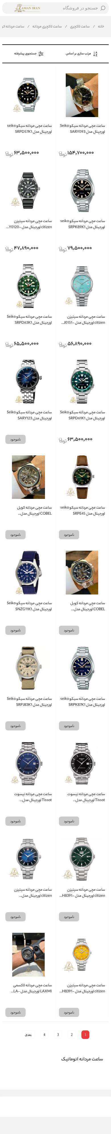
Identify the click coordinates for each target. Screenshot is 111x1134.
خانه (98, 27)
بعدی (28, 1035)
